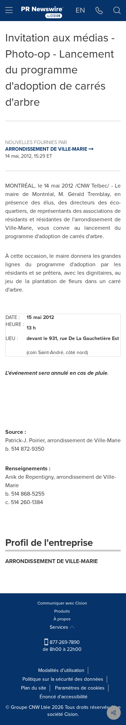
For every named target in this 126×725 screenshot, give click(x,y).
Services (60, 627)
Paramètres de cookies (80, 688)
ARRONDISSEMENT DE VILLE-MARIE (51, 561)
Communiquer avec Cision (62, 603)
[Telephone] (99, 10)
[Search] (117, 10)
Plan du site (33, 688)
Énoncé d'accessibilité (64, 696)
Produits (62, 611)
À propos (62, 619)
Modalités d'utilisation (61, 670)
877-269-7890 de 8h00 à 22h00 (62, 646)
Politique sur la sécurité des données (62, 679)
